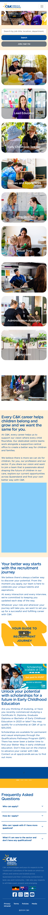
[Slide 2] (26, 780)
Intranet (7, 906)
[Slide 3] (30, 780)
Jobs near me (24, 44)
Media (34, 904)
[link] (24, 70)
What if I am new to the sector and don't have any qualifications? (19, 838)
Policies (25, 904)
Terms (16, 904)
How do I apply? (10, 816)
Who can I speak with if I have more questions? (20, 826)
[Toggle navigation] (42, 6)
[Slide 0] (22, 22)
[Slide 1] (26, 22)
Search (24, 37)
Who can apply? (10, 806)
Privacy (7, 904)
